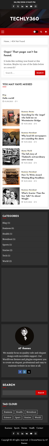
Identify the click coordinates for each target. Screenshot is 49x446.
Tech (5, 255)
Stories (31, 112)
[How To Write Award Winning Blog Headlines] (11, 176)
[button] (2, 32)
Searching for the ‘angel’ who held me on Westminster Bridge (33, 117)
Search (9, 385)
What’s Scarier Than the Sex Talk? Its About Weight (33, 196)
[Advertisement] (24, 294)
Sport (17, 417)
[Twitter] (29, 372)
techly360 (24, 18)
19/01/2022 (28, 124)
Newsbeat (33, 133)
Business (24, 112)
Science (7, 417)
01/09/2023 (9, 102)
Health (6, 233)
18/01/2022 (28, 181)
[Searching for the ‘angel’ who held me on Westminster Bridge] (11, 117)
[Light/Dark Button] (35, 31)
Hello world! (8, 98)
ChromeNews (36, 439)
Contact (39, 428)
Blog (4, 95)
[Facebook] (20, 372)
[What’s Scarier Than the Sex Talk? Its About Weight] (11, 195)
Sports (6, 244)
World (29, 151)
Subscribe (46, 32)
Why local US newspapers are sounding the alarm (33, 137)
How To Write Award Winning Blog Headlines (32, 176)
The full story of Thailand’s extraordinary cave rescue (33, 157)
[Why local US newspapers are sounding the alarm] (11, 137)
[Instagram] (24, 372)
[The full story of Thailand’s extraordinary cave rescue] (11, 156)
